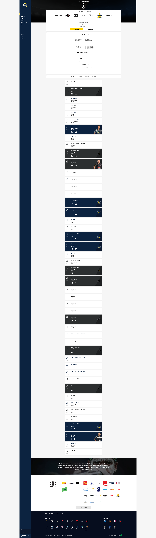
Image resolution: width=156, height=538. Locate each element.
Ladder (23, 16)
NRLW (22, 20)
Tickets (22, 34)
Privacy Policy (52, 535)
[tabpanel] (83, 268)
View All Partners (83, 507)
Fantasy (23, 24)
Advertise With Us (69, 535)
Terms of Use (47, 535)
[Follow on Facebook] (57, 513)
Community (24, 22)
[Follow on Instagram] (62, 513)
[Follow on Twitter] (60, 513)
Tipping (23, 26)
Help (60, 535)
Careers (57, 535)
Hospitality (23, 38)
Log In (24, 532)
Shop (22, 36)
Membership (23, 32)
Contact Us (64, 535)
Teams (22, 18)
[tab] (73, 76)
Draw (22, 14)
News (22, 9)
